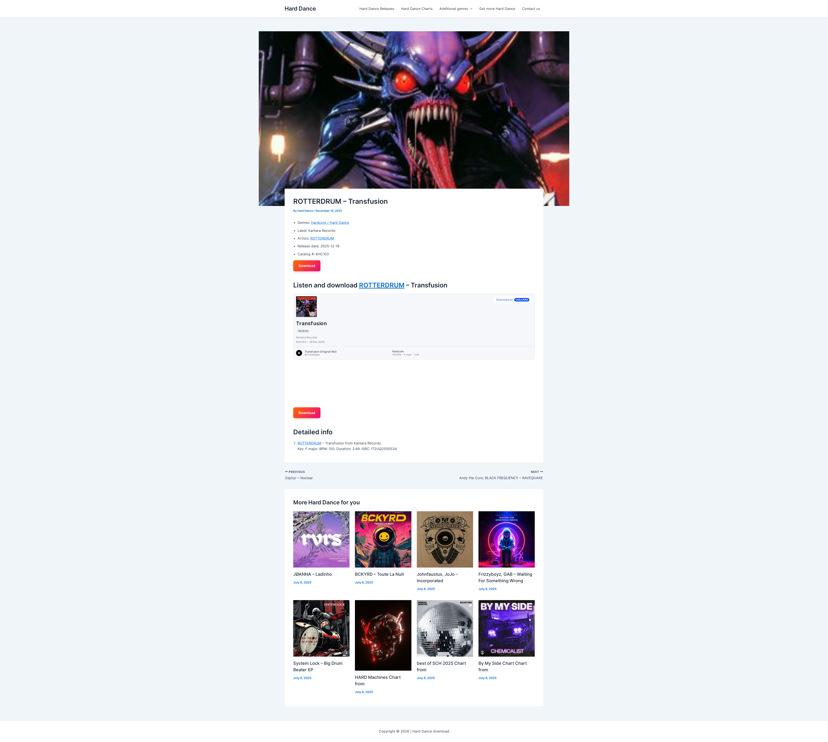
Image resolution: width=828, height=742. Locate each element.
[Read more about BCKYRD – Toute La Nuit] (383, 539)
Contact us (531, 8)
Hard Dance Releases (376, 8)
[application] (470, 8)
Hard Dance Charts (417, 8)
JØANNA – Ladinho (312, 574)
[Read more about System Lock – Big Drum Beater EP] (321, 628)
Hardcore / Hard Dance (330, 222)
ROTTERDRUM (322, 238)
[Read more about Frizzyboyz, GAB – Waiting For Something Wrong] (506, 539)
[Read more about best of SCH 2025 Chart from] (445, 628)
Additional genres (453, 8)
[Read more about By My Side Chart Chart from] (506, 628)
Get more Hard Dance (497, 8)
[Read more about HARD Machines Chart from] (383, 635)
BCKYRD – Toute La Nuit (379, 574)
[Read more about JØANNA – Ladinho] (321, 539)
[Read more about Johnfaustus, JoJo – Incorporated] (445, 539)
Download (306, 266)
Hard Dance (300, 8)
